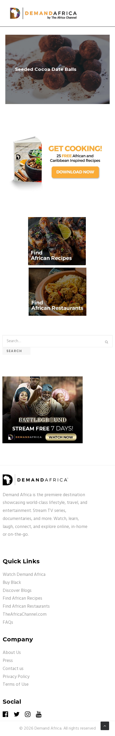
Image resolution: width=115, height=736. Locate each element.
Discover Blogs (17, 590)
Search (16, 351)
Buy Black (12, 582)
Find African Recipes (22, 598)
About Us (12, 652)
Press (8, 660)
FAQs (8, 622)
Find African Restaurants (26, 606)
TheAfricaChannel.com (25, 614)
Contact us (13, 668)
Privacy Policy (16, 676)
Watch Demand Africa (24, 574)
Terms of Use (16, 684)
